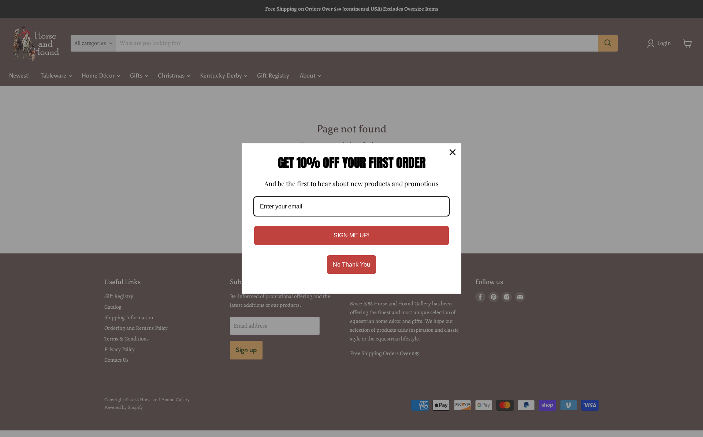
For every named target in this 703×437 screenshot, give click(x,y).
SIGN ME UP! (351, 235)
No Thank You (351, 264)
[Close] (452, 152)
